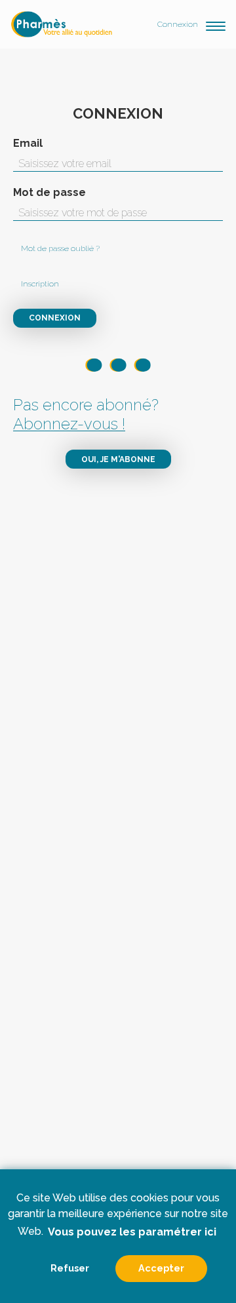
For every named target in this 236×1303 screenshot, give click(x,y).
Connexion (177, 24)
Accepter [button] (161, 1268)
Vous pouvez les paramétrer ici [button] (132, 1232)
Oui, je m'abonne (118, 459)
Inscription (40, 283)
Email (28, 143)
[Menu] (216, 24)
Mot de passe (49, 192)
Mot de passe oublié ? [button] (60, 248)
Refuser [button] (69, 1268)
